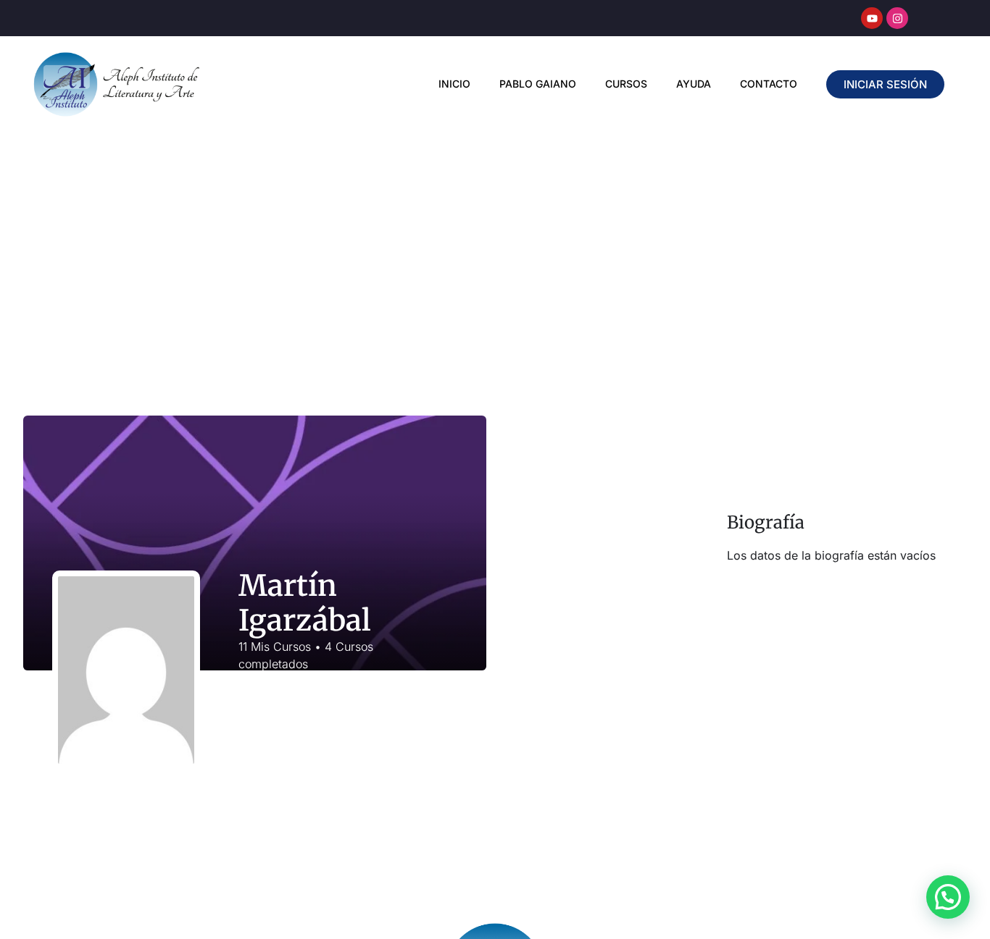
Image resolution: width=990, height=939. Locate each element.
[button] (948, 897)
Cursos (626, 83)
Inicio (454, 83)
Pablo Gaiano (537, 83)
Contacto (768, 83)
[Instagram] (897, 18)
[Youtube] (872, 18)
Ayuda (693, 83)
